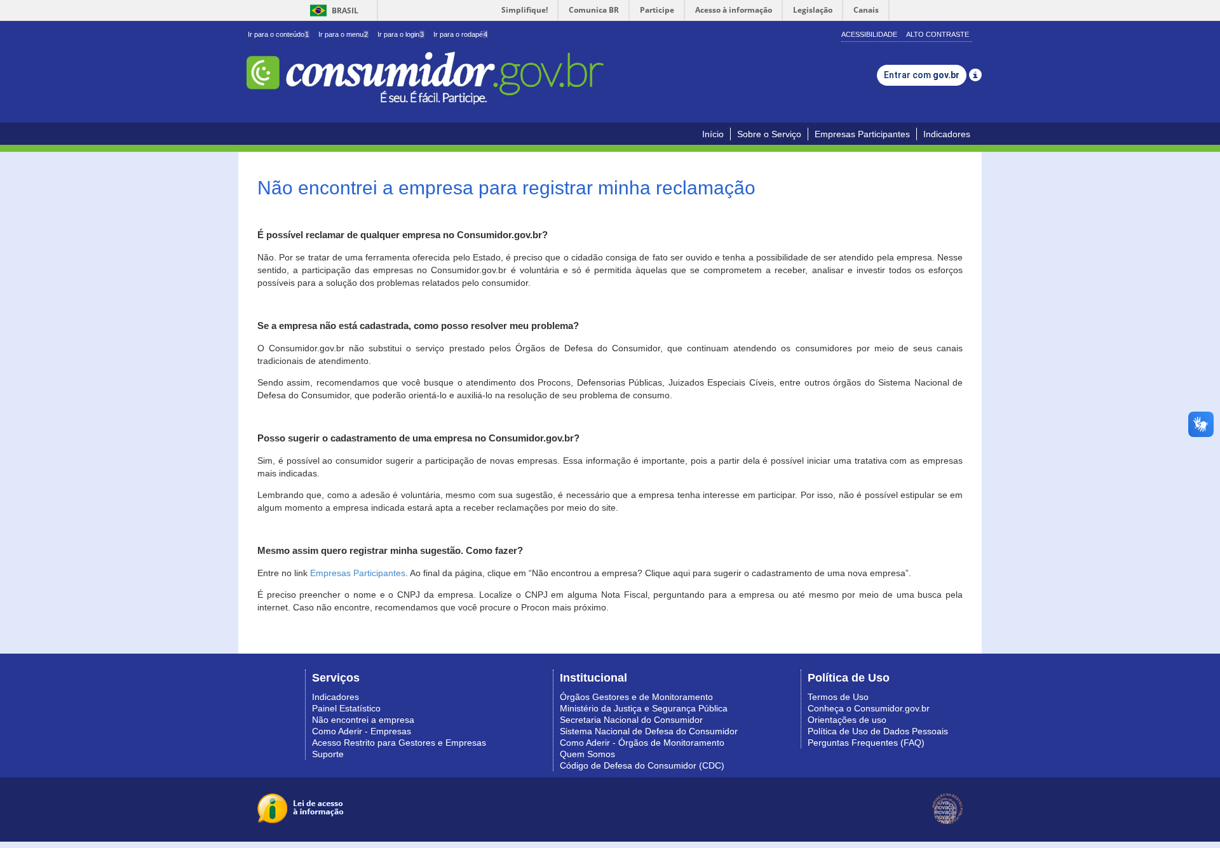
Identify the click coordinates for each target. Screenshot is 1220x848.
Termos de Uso (838, 697)
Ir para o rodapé (460, 34)
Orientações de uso (847, 720)
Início (713, 134)
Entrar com (921, 75)
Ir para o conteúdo (278, 34)
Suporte (328, 754)
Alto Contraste (937, 34)
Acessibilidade (869, 34)
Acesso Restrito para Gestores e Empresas (399, 742)
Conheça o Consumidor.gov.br (869, 708)
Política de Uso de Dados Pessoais (878, 731)
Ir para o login (400, 34)
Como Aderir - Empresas (361, 731)
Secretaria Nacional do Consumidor (631, 720)
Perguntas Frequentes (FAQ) (866, 742)
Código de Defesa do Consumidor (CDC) (642, 765)
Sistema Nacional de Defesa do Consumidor (649, 731)
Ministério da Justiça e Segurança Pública (644, 708)
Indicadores (946, 134)
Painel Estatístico (346, 708)
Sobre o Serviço (769, 134)
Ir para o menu (343, 34)
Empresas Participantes (862, 134)
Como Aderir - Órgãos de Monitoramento (642, 742)
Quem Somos (587, 754)
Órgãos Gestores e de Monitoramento (636, 697)
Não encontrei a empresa (363, 720)
